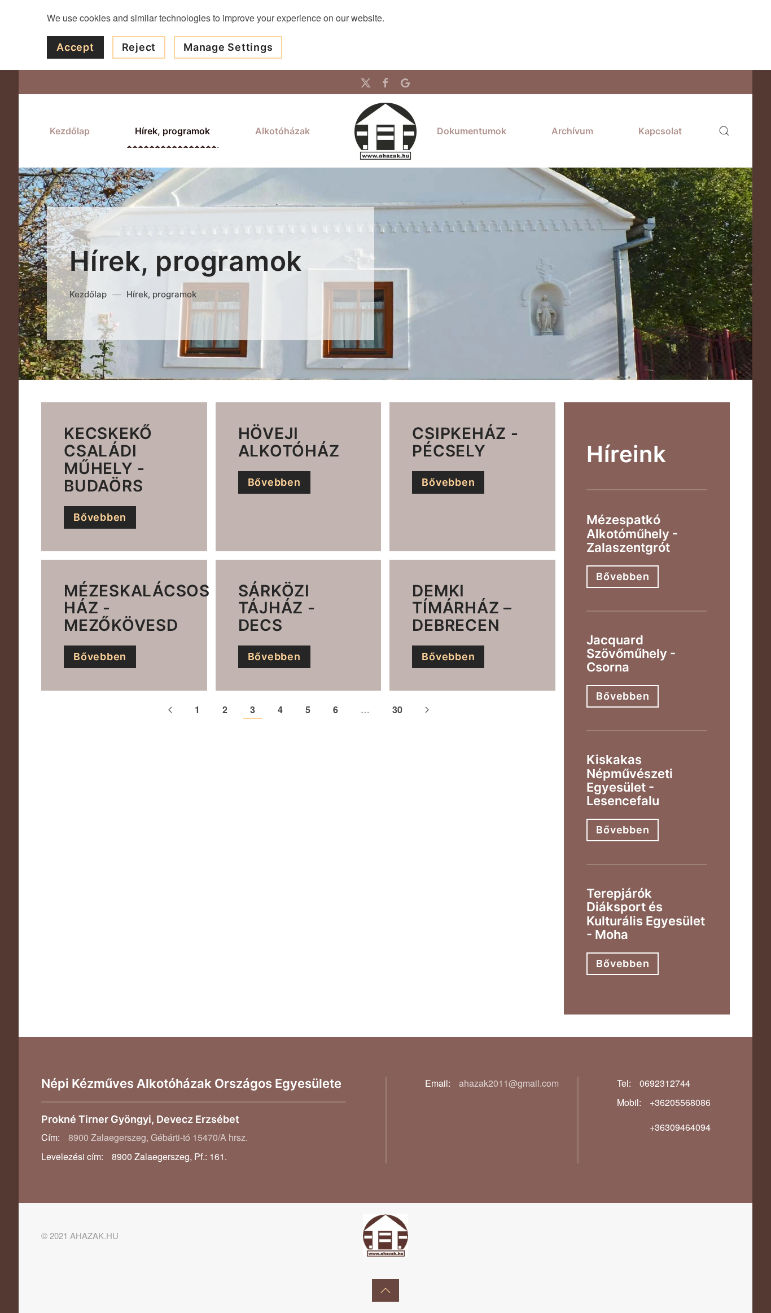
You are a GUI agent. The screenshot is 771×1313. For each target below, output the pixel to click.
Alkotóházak (282, 131)
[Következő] (427, 710)
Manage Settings (228, 47)
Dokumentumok (471, 131)
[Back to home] (385, 131)
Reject (139, 47)
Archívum (572, 131)
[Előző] (170, 710)
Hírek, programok (172, 131)
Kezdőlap (70, 131)
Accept (75, 47)
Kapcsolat (660, 131)
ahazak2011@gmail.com (509, 1083)
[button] (724, 131)
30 (397, 709)
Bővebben (99, 517)
